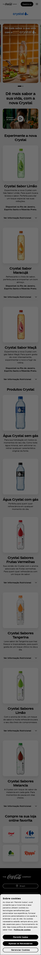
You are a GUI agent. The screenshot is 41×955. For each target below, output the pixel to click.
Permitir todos (20, 937)
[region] (20, 924)
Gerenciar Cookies (20, 950)
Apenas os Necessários (20, 943)
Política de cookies (22, 930)
